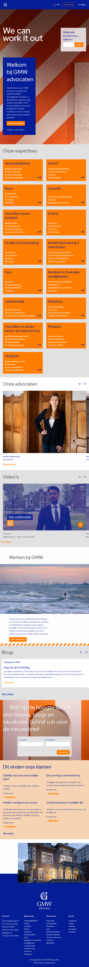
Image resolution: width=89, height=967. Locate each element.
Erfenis (27, 929)
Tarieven (49, 940)
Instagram (72, 929)
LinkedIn (71, 926)
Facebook (72, 921)
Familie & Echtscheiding (29, 933)
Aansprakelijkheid (31, 921)
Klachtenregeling (53, 934)
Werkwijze (50, 943)
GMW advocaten (5, 4)
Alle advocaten (9, 464)
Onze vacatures (18, 639)
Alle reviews (8, 833)
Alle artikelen (8, 694)
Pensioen (27, 951)
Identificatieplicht (53, 932)
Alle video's (6, 542)
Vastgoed (28, 954)
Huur (26, 937)
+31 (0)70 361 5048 (10, 935)
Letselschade (29, 946)
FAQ (48, 929)
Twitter (71, 923)
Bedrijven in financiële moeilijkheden (32, 941)
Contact (67, 4)
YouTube (72, 932)
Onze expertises (15, 123)
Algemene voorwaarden (51, 922)
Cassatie (27, 926)
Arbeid (26, 923)
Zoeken (79, 45)
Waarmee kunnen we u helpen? (70, 35)
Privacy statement (53, 937)
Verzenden (63, 752)
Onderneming (29, 948)
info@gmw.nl (7, 933)
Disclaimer (50, 926)
